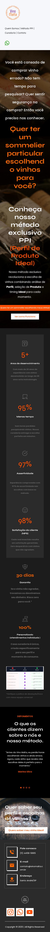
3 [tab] (26, 787)
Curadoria (10, 32)
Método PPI (27, 28)
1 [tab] (21, 787)
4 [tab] (29, 787)
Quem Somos (12, 28)
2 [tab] (23, 787)
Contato (21, 32)
